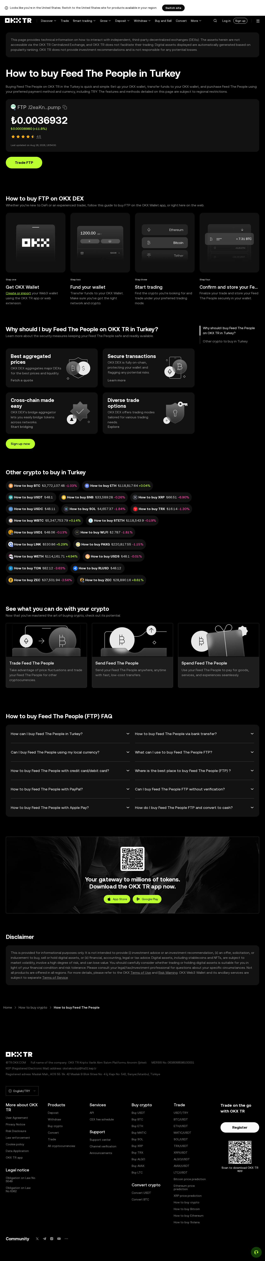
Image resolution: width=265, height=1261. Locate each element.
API (92, 1112)
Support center (100, 1139)
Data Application (17, 1151)
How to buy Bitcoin (187, 1209)
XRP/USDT (181, 1152)
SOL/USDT (181, 1139)
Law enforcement (18, 1137)
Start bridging (22, 427)
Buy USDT (138, 1112)
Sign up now (20, 444)
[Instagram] (52, 1238)
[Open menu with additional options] (258, 21)
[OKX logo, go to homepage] (18, 20)
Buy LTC (137, 1172)
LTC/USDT (181, 1172)
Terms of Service (55, 978)
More (194, 20)
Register (239, 1127)
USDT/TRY (181, 1112)
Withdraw (140, 20)
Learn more (117, 380)
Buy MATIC (139, 1132)
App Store (120, 899)
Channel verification (103, 1146)
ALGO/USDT (182, 1159)
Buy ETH (137, 1126)
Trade (65, 20)
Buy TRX (137, 1152)
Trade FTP (24, 162)
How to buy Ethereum (189, 1215)
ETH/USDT (181, 1126)
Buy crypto (55, 1126)
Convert (181, 20)
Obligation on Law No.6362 (18, 1189)
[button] (215, 20)
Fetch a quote (22, 380)
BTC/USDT (181, 1119)
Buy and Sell (163, 20)
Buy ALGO (138, 1159)
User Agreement (17, 1117)
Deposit (120, 20)
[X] (37, 1238)
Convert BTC (140, 1199)
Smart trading (82, 20)
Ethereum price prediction (184, 1187)
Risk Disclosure (16, 1131)
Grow (103, 20)
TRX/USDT (181, 1146)
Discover (47, 20)
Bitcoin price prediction (190, 1179)
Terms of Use (140, 973)
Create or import (18, 293)
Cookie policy (15, 1144)
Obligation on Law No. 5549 (21, 1179)
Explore (113, 427)
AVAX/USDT (181, 1165)
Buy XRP (137, 1146)
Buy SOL (137, 1139)
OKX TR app (14, 1157)
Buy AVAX (138, 1165)
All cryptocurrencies (61, 1146)
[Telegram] (44, 1238)
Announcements (101, 1153)
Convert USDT (141, 1192)
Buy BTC (137, 1119)
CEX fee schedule (102, 1119)
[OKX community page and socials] (66, 1238)
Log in (226, 20)
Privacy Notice (15, 1124)
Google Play (150, 899)
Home (7, 1007)
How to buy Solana (187, 1222)
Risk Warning (168, 973)
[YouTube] (59, 1238)
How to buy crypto (33, 1007)
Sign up (240, 20)
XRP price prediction (188, 1195)
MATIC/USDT (182, 1132)
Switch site (173, 8)
